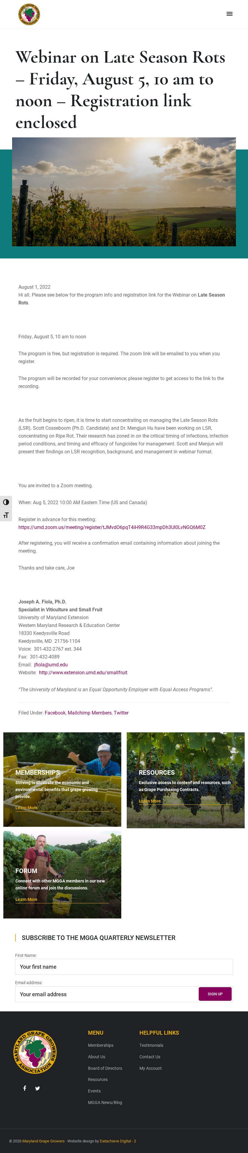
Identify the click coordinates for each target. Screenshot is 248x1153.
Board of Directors (105, 1068)
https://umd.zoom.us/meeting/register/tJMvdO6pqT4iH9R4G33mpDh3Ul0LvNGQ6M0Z (112, 527)
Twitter (121, 712)
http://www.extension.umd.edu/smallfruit (83, 672)
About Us (96, 1056)
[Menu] (230, 14)
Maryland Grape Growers (43, 1141)
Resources (98, 1079)
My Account (150, 1068)
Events (94, 1091)
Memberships (100, 1045)
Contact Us (149, 1056)
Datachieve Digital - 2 (118, 1141)
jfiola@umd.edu (50, 664)
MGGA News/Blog (105, 1102)
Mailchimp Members (90, 712)
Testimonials (151, 1045)
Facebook (55, 712)
